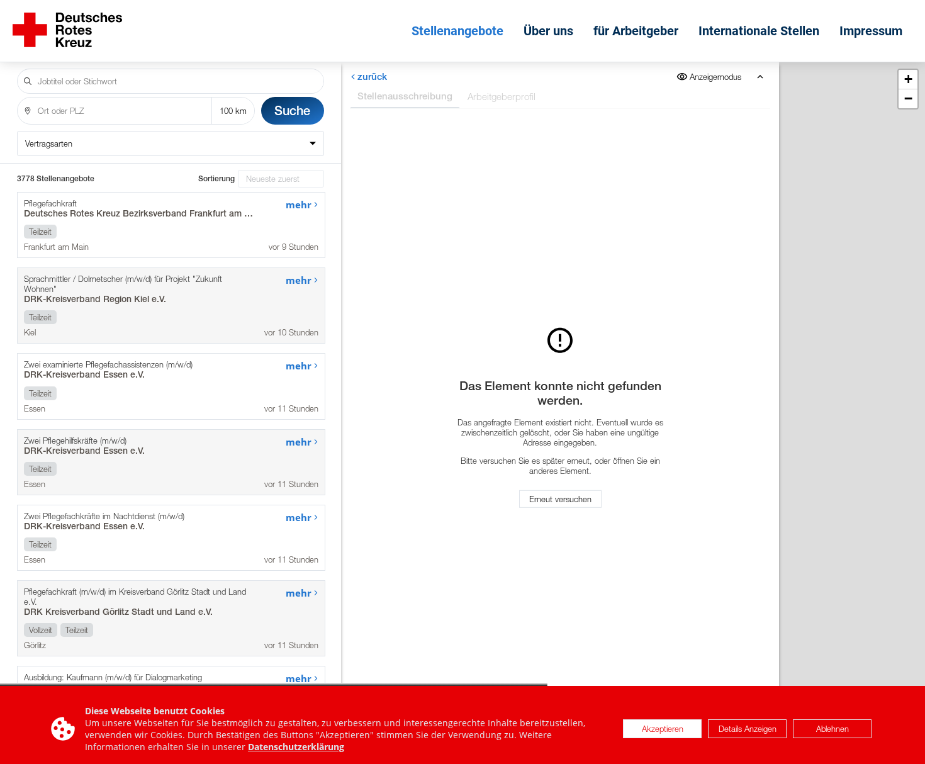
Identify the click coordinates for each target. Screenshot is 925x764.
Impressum (870, 30)
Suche (292, 110)
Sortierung (216, 178)
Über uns (548, 30)
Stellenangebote (457, 30)
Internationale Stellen (758, 30)
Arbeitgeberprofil (501, 96)
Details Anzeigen (747, 729)
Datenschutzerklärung (296, 747)
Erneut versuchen (560, 499)
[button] (908, 79)
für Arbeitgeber (635, 30)
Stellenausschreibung (404, 96)
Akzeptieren (662, 729)
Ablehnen (832, 729)
